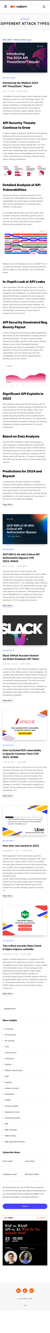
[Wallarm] (19, 7)
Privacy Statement (31, 1197)
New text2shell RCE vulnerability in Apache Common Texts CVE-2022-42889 (22, 754)
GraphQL (8, 1082)
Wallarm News (10, 1136)
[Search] (44, 6)
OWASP (8, 1100)
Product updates (11, 1106)
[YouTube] (25, 1290)
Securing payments (12, 1118)
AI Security (9, 1029)
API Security (8, 549)
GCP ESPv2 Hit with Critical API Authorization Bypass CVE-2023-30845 (21, 558)
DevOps (8, 1064)
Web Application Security (15, 1142)
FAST (7, 1076)
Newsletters (9, 1094)
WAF (6, 1124)
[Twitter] (18, 1290)
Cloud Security (11, 1053)
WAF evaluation (11, 1130)
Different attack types (13, 1070)
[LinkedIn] (31, 1290)
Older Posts (10, 1009)
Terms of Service (12, 1191)
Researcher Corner (12, 1112)
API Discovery (9, 78)
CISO (7, 1047)
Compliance (9, 1058)
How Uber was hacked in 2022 (21, 845)
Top (25, 1305)
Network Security (12, 1088)
